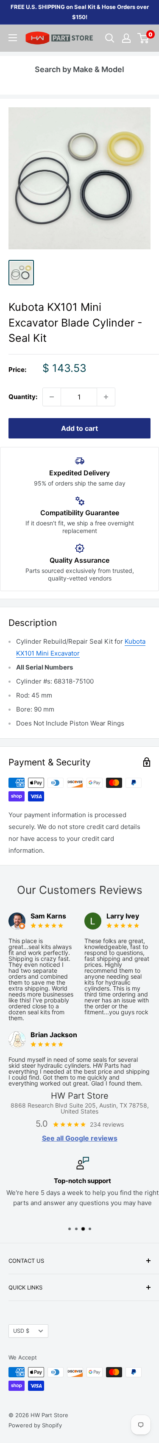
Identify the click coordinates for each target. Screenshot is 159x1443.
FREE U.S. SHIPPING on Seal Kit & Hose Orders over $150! (80, 11)
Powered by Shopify (35, 1425)
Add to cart (79, 428)
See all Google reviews (79, 1138)
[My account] (126, 38)
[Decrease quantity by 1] (52, 397)
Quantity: (22, 397)
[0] (143, 38)
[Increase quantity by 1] (106, 397)
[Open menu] (12, 37)
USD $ (21, 1331)
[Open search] (109, 38)
